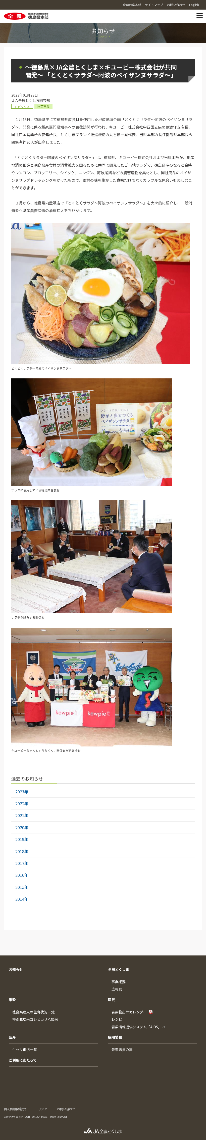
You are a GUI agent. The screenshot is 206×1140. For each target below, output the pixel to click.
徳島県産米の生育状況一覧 (33, 1011)
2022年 (21, 803)
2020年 (21, 827)
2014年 (21, 899)
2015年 (21, 887)
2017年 (21, 863)
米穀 (12, 999)
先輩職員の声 (122, 1049)
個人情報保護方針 (16, 1109)
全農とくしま (118, 969)
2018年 (21, 851)
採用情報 (115, 1037)
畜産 (12, 1037)
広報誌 (117, 989)
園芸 (111, 999)
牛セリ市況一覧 (24, 1049)
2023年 (21, 792)
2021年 (21, 815)
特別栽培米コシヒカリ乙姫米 (35, 1019)
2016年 (21, 875)
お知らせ (16, 969)
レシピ (117, 1019)
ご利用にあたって (23, 1060)
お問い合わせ (66, 1109)
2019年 (21, 839)
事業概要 (119, 981)
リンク (42, 1109)
